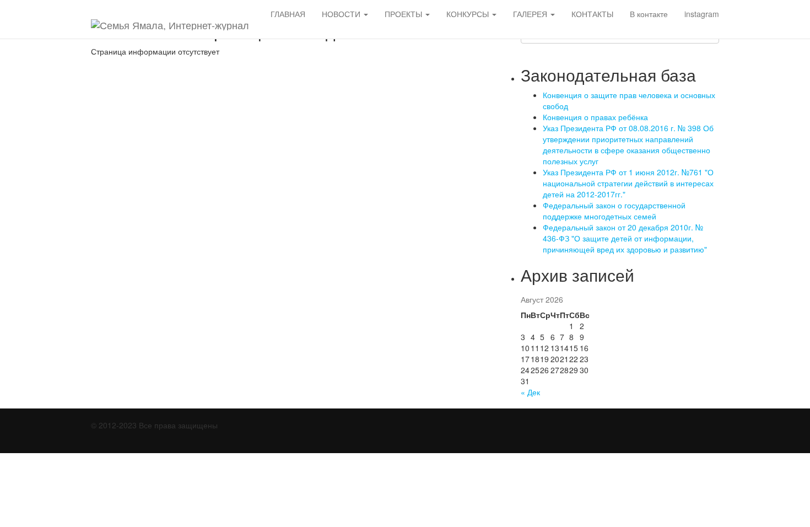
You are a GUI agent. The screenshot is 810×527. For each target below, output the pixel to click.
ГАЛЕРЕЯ (531, 13)
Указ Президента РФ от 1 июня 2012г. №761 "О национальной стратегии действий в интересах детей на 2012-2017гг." (628, 183)
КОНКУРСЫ (468, 13)
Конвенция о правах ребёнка (595, 116)
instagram (701, 13)
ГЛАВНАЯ (288, 13)
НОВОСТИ (342, 13)
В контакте (649, 13)
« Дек (530, 391)
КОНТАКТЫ (592, 13)
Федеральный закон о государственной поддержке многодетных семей (614, 211)
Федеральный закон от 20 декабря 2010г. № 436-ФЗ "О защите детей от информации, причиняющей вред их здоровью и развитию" (625, 238)
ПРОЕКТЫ (404, 13)
